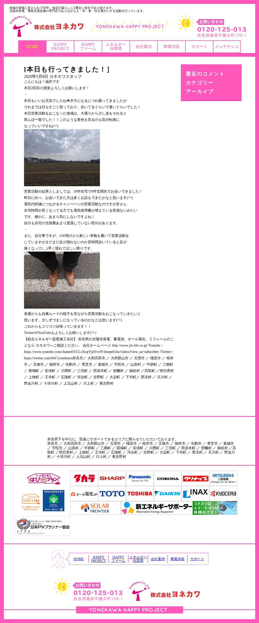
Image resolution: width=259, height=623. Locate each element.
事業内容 (171, 46)
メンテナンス (227, 46)
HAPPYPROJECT (60, 46)
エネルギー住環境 (116, 46)
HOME (32, 46)
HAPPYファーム (88, 46)
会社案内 (144, 46)
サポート (199, 46)
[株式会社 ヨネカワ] (129, 26)
